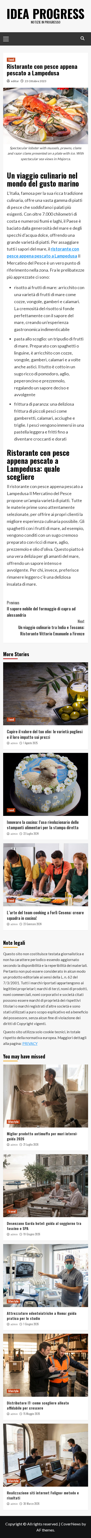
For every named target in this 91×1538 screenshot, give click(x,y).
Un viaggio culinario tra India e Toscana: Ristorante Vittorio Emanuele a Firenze (51, 627)
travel (12, 1211)
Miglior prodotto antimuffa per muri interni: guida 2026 (42, 1136)
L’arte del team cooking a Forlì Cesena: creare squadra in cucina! (45, 915)
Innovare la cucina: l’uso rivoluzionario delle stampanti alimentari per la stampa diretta (43, 824)
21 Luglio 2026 (31, 1144)
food (11, 60)
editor (15, 81)
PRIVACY (30, 1043)
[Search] (83, 38)
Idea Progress (45, 13)
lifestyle (13, 1122)
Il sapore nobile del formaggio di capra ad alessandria (41, 609)
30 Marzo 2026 (31, 1504)
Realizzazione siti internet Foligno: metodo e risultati (43, 1495)
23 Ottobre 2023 (35, 81)
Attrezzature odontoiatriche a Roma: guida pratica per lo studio (41, 1315)
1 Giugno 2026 (31, 1324)
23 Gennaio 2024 (32, 924)
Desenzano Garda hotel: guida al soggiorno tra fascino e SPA (44, 1226)
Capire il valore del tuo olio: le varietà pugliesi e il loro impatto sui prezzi (45, 734)
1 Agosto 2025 (30, 743)
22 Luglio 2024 (31, 834)
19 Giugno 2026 (31, 1234)
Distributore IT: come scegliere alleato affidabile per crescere (38, 1405)
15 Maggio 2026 (31, 1414)
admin (14, 743)
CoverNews (71, 1524)
